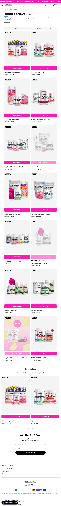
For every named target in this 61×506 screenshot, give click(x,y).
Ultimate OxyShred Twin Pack (40, 119)
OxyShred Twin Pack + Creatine (14, 167)
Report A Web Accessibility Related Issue (15, 504)
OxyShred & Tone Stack (12, 214)
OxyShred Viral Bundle (11, 119)
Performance (27, 373)
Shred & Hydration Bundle (39, 263)
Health (34, 373)
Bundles (19, 373)
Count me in (30, 453)
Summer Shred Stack (37, 167)
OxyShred (40, 373)
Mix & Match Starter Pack (12, 261)
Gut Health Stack (36, 310)
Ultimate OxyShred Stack (12, 72)
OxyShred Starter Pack (38, 357)
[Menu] (1, 5)
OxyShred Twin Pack (37, 72)
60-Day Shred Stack (11, 310)
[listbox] (44, 28)
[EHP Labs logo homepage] (8, 5)
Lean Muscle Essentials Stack (40, 214)
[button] (44, 5)
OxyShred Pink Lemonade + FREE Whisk (16, 358)
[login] (47, 5)
